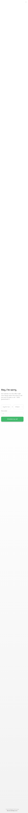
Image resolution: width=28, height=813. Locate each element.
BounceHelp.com (12, 811)
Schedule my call (12, 419)
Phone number (4, 410)
